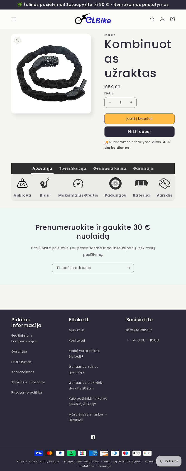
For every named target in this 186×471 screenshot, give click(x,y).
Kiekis (108, 93)
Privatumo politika (26, 392)
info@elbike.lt (139, 330)
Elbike (33, 461)
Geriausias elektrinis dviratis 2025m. (86, 385)
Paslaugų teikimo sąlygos (122, 461)
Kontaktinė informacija (95, 466)
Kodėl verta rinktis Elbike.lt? (84, 353)
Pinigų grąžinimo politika (81, 461)
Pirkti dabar (139, 131)
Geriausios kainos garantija (83, 369)
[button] (14, 19)
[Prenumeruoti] (129, 268)
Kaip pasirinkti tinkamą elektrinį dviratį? (88, 401)
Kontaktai (77, 340)
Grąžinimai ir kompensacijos (24, 338)
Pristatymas (21, 362)
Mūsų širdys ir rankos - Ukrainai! (88, 417)
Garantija (19, 351)
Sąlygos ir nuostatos (28, 382)
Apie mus (77, 330)
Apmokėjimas (22, 372)
